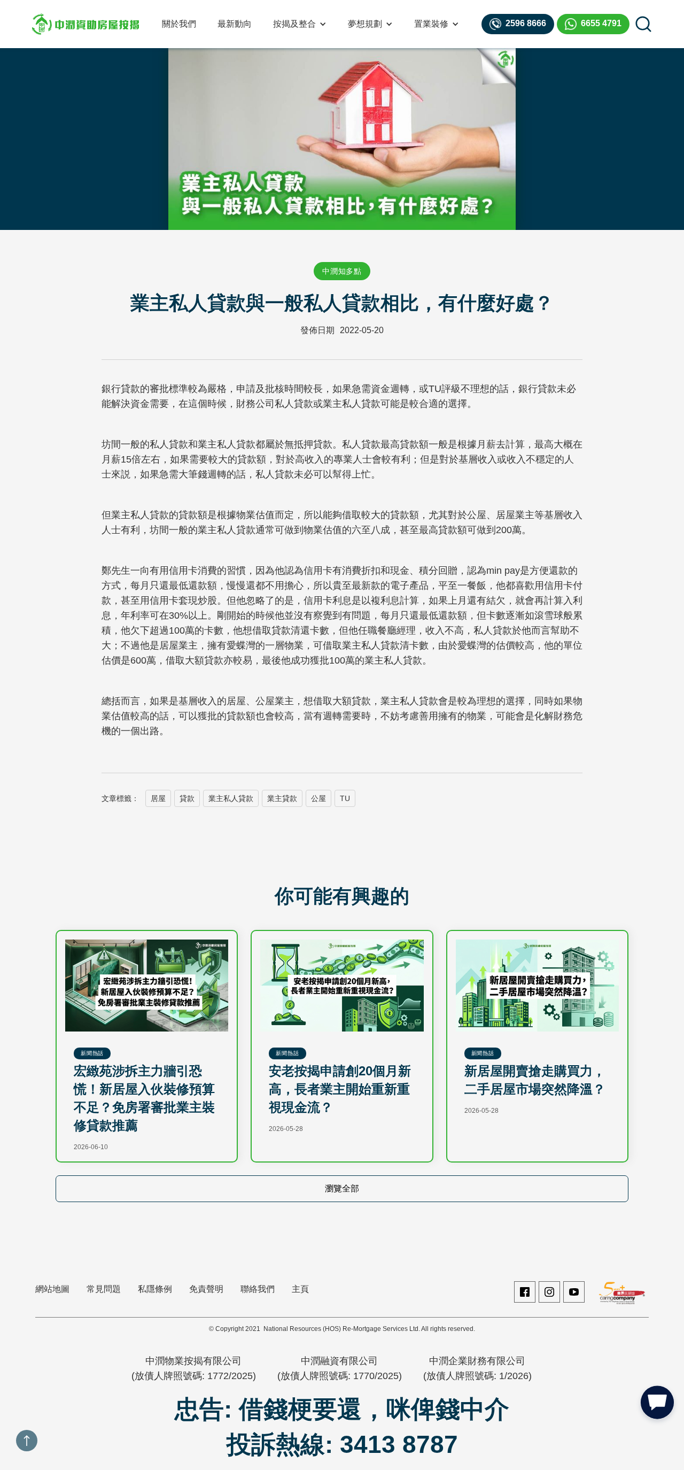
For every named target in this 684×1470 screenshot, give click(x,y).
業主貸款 (282, 798)
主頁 (300, 1289)
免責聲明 (206, 1289)
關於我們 (179, 23)
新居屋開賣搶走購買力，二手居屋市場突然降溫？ (534, 1080)
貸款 (187, 798)
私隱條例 (155, 1289)
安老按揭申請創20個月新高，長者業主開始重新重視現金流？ (340, 1089)
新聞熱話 (92, 1053)
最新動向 (234, 23)
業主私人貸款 (230, 798)
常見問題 (104, 1289)
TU (345, 798)
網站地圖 (52, 1289)
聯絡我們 (257, 1289)
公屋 (318, 798)
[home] (85, 24)
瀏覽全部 (342, 1188)
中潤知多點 (342, 271)
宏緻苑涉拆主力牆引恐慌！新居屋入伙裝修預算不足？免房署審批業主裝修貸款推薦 (144, 1098)
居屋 (158, 798)
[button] (299, 24)
